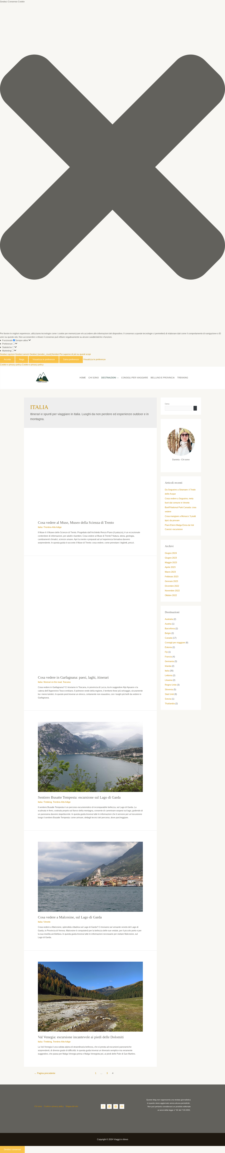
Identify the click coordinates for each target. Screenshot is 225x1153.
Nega (21, 359)
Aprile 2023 (170, 567)
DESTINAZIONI (108, 378)
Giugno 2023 (171, 558)
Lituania (168, 680)
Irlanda (168, 666)
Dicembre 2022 (172, 586)
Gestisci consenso (12, 1149)
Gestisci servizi (22, 354)
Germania (169, 661)
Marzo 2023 (170, 572)
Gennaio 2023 (171, 581)
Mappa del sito (72, 1106)
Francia (168, 657)
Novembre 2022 (172, 591)
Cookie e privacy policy (10, 365)
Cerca (167, 404)
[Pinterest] (115, 1106)
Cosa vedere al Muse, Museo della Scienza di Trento (76, 522)
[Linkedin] (109, 1106)
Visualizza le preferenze (44, 359)
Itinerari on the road (53, 682)
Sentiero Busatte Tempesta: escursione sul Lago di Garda (79, 797)
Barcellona (170, 628)
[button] (112, 167)
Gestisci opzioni (7, 354)
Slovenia (169, 689)
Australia (169, 619)
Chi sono (93, 378)
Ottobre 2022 (171, 595)
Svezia (168, 699)
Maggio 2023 (171, 562)
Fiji (166, 652)
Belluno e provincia (163, 378)
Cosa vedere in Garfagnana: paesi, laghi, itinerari (73, 677)
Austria (168, 624)
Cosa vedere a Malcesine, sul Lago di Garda (70, 917)
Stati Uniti (169, 694)
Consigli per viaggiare (134, 378)
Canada (168, 638)
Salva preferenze (71, 359)
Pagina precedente (44, 1073)
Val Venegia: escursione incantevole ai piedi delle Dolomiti (81, 1037)
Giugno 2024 (171, 553)
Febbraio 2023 (171, 576)
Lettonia (168, 675)
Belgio (168, 633)
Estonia (168, 647)
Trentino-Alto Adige (53, 527)
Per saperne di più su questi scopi (75, 354)
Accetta (7, 359)
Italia (40, 527)
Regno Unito (171, 685)
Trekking (182, 378)
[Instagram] (103, 1106)
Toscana (67, 682)
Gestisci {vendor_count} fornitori (44, 354)
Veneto (47, 922)
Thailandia (170, 703)
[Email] (122, 1106)
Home (83, 378)
